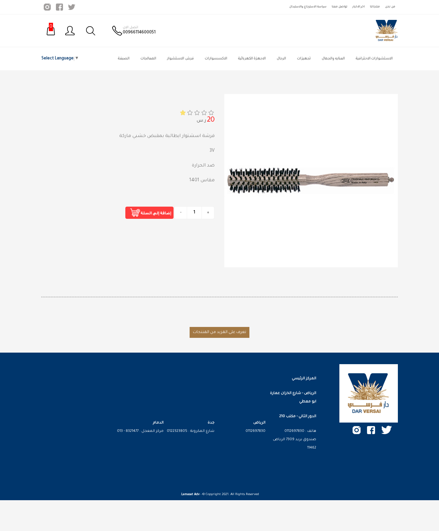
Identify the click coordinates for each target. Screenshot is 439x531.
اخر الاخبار (359, 6)
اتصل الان (130, 28)
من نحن (390, 6)
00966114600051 (139, 32)
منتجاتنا (375, 6)
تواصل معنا (339, 6)
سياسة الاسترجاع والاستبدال (308, 6)
